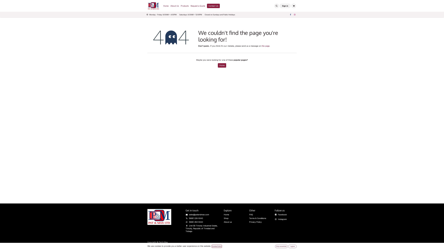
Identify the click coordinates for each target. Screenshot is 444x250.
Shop (226, 218)
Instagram (282, 219)
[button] (276, 5)
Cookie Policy (217, 246)
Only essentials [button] (281, 246)
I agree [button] (292, 246)
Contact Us (213, 6)
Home (222, 65)
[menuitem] (166, 6)
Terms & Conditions (257, 218)
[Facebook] (290, 14)
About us (228, 222)
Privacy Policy (255, 222)
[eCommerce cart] (293, 5)
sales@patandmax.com (199, 214)
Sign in (285, 6)
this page (266, 46)
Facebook (282, 214)
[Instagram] (295, 14)
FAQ (251, 214)
